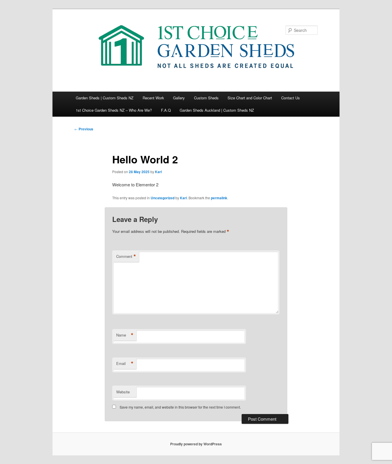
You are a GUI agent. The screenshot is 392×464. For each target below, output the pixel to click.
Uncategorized (162, 197)
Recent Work (153, 97)
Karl (158, 171)
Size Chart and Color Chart (250, 97)
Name (124, 335)
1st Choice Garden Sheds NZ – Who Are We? (114, 110)
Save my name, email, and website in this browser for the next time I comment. (180, 407)
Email (124, 363)
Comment (126, 256)
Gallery (179, 97)
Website (123, 392)
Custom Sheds (206, 97)
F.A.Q (166, 110)
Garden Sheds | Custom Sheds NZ (104, 97)
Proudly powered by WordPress (196, 443)
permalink (219, 197)
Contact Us (290, 97)
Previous (83, 129)
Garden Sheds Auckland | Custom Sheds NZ (217, 110)
